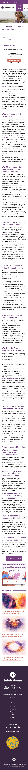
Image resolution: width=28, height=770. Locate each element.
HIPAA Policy (11, 766)
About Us (12, 706)
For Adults (5, 2)
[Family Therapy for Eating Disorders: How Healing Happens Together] (14, 624)
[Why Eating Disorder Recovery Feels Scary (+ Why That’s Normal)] (14, 600)
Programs (12, 712)
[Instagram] (11, 727)
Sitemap (19, 764)
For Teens (14, 2)
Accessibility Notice (19, 766)
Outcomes (13, 717)
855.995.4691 (13, 697)
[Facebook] (7, 727)
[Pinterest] (19, 727)
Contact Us (13, 720)
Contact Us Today (14, 582)
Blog (13, 714)
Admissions (13, 709)
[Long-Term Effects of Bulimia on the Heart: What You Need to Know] (14, 647)
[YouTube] (15, 727)
